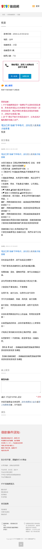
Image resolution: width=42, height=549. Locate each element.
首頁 (3, 14)
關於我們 (4, 489)
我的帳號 (4, 509)
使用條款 (4, 494)
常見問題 (4, 497)
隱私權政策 (4, 492)
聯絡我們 (4, 514)
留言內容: (5, 379)
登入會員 (14, 76)
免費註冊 (25, 76)
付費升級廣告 (5, 512)
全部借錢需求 (11, 14)
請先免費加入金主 (29, 402)
